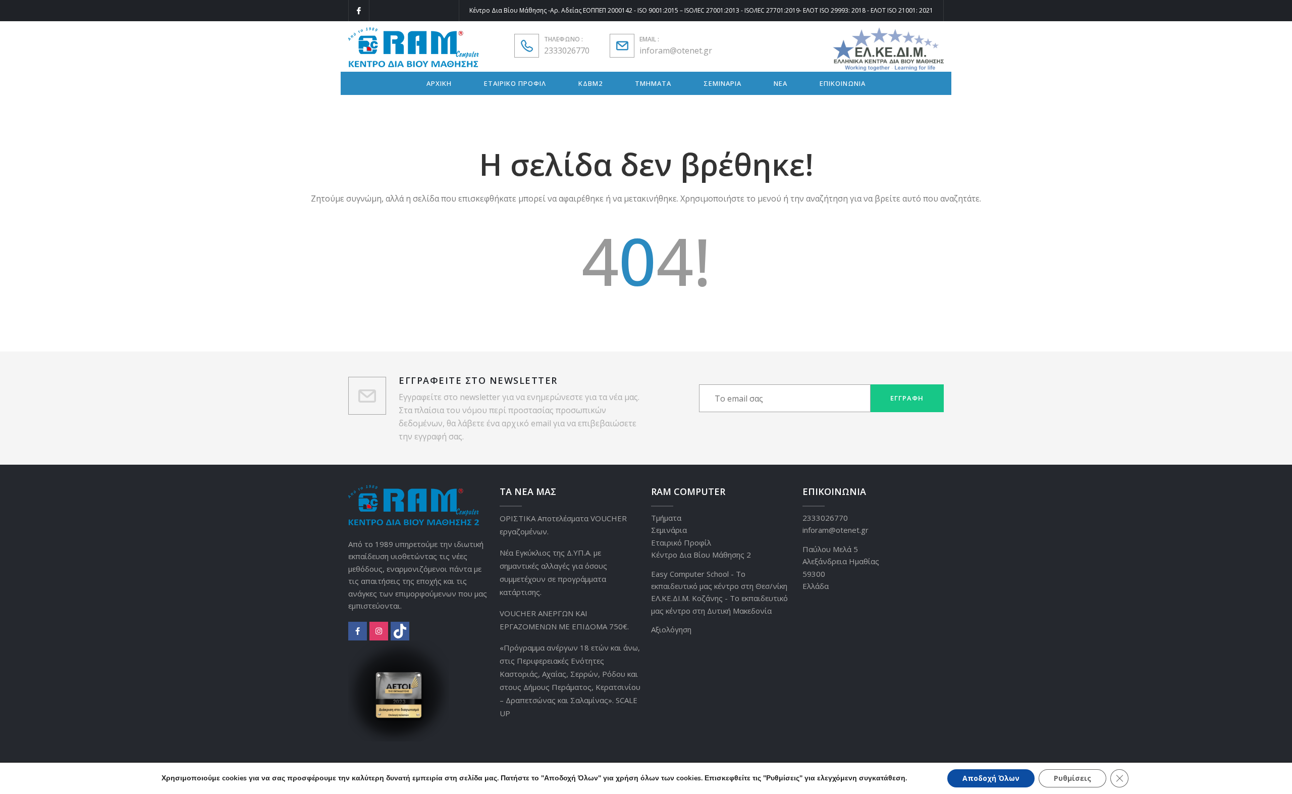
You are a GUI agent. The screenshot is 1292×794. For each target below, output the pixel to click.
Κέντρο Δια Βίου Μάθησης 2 (701, 555)
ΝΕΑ (780, 83)
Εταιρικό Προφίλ (681, 542)
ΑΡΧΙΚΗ (439, 83)
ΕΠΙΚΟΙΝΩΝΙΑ (843, 83)
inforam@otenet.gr (675, 50)
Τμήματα (666, 518)
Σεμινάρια (669, 530)
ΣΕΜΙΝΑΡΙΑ (722, 83)
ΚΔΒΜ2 (590, 83)
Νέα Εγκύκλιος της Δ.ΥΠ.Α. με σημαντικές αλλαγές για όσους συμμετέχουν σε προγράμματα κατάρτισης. (553, 572)
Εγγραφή (907, 398)
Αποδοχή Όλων (990, 778)
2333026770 (566, 50)
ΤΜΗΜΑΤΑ (653, 83)
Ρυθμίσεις (1072, 778)
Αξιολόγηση (671, 629)
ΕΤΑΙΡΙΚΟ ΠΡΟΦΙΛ (515, 83)
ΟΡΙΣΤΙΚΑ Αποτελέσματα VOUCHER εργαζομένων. (563, 524)
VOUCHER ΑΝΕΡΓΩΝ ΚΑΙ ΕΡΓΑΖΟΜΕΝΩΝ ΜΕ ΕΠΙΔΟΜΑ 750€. (564, 619)
